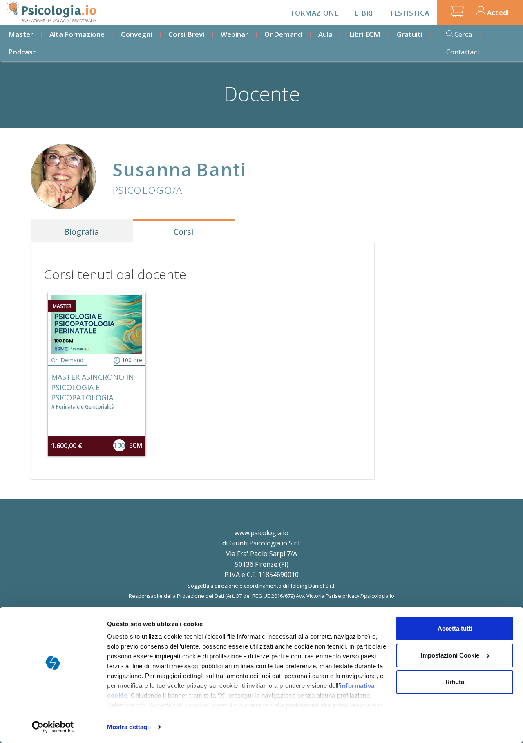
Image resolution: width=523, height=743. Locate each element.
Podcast (22, 51)
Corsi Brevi (186, 34)
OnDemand (283, 34)
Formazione (314, 13)
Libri (364, 13)
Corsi (183, 231)
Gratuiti (409, 34)
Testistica (409, 13)
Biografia (81, 231)
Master (20, 34)
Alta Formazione (77, 34)
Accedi (498, 12)
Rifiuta (454, 681)
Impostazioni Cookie (450, 655)
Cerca (463, 34)
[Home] (51, 11)
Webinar (234, 34)
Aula (325, 34)
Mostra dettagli (129, 726)
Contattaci (462, 51)
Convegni (136, 34)
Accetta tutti (455, 628)
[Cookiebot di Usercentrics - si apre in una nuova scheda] (53, 727)
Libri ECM (364, 34)
